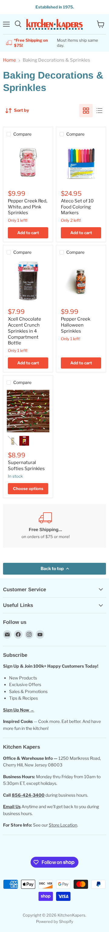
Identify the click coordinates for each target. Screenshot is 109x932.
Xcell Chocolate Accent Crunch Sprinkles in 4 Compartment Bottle (24, 331)
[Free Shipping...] (45, 525)
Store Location (63, 824)
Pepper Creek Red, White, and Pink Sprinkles (27, 206)
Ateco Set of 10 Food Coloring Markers (77, 206)
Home (9, 60)
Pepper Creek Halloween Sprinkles (75, 325)
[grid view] (86, 110)
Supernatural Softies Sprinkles (26, 465)
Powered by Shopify (54, 921)
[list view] (99, 110)
